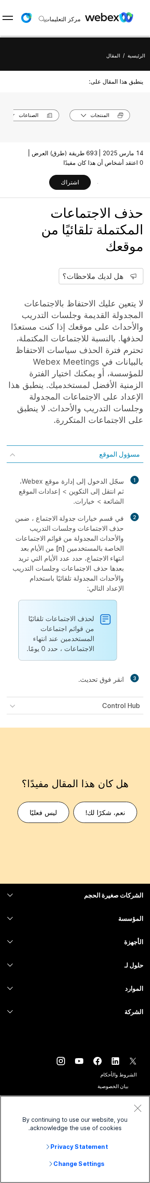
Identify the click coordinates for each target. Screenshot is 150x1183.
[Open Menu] (7, 18)
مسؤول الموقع (119, 454)
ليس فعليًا (43, 812)
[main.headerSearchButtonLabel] (43, 16)
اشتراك (70, 182)
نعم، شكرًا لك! (105, 812)
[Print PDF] (97, 183)
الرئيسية (136, 55)
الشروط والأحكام (118, 1074)
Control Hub (121, 705)
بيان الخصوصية (113, 1086)
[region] (75, 1139)
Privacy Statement (79, 1146)
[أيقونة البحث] (42, 19)
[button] (26, 18)
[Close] (137, 1108)
